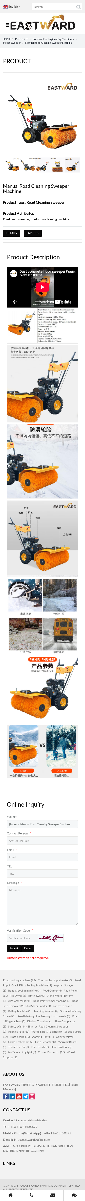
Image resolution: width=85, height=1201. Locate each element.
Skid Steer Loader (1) (38, 1006)
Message (14, 882)
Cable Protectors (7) (20, 1042)
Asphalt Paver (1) (18, 1031)
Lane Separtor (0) (45, 1042)
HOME (7, 39)
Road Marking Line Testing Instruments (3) (43, 1016)
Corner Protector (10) (51, 1052)
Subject (12, 816)
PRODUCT (21, 39)
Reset (27, 948)
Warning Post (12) (43, 1036)
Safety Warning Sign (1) (22, 1026)
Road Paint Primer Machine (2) (51, 1000)
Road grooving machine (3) (24, 990)
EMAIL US (33, 233)
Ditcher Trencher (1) (39, 1021)
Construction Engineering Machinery (53, 39)
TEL (9, 866)
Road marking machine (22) (19, 980)
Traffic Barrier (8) (18, 1047)
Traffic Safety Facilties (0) (46, 1031)
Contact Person (19, 833)
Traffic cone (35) (20, 1036)
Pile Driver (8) (18, 995)
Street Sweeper (12, 42)
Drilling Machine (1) (19, 1011)
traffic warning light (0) (22, 1052)
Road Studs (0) (40, 1047)
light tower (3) (36, 995)
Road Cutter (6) (52, 990)
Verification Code (20, 930)
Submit (13, 948)
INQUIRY (11, 233)
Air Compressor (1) (19, 1000)
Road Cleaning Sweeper (46, 202)
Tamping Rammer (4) (45, 1011)
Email (12, 849)
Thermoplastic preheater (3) (55, 980)
